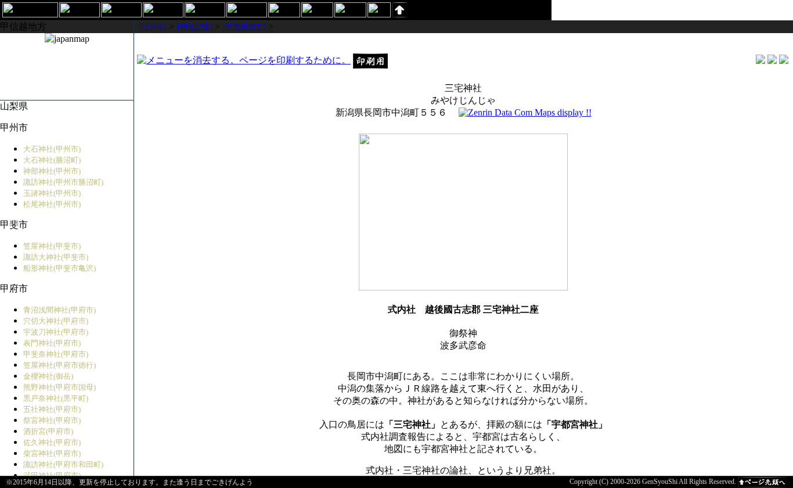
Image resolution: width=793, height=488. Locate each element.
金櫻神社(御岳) (48, 376)
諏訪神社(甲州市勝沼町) (63, 182)
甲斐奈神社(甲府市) (55, 354)
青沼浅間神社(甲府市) (59, 310)
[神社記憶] (194, 26)
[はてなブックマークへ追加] (783, 61)
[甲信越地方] (244, 26)
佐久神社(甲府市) (52, 442)
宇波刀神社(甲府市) (55, 332)
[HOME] (152, 26)
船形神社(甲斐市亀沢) (59, 268)
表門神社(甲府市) (52, 343)
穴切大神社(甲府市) (55, 321)
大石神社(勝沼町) (52, 160)
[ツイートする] (772, 61)
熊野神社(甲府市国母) (59, 387)
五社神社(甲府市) (52, 409)
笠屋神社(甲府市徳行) (59, 365)
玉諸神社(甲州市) (52, 193)
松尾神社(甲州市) (52, 204)
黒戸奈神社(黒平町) (55, 398)
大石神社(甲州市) (52, 149)
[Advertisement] (463, 43)
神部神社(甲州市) (52, 171)
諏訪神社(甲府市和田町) (63, 464)
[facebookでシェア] (760, 61)
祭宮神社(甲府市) (52, 420)
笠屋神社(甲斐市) (52, 246)
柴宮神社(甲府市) (52, 453)
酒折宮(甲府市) (48, 431)
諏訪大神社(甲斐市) (55, 257)
